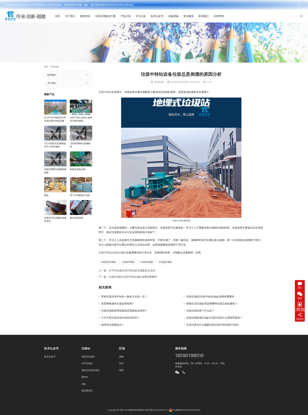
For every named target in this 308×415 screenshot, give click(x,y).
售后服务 (188, 16)
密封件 (84, 377)
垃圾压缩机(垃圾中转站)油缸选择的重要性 (133, 276)
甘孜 (121, 363)
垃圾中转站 (105, 92)
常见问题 (141, 16)
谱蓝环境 (133, 410)
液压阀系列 (87, 390)
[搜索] (301, 16)
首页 (57, 16)
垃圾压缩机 (118, 252)
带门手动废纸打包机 (80, 195)
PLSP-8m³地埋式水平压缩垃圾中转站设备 (55, 119)
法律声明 (219, 16)
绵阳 (121, 370)
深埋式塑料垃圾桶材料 (80, 145)
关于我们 (70, 16)
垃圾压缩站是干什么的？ (200, 310)
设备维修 (173, 16)
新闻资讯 (85, 16)
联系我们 (203, 16)
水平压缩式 (87, 363)
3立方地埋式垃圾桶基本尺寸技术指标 (55, 145)
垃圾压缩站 (166, 262)
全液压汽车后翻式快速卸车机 (55, 219)
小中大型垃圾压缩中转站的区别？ (120, 317)
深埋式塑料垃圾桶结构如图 (55, 171)
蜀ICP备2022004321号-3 (157, 410)
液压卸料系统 (76, 217)
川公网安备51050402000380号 (186, 410)
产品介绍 (125, 16)
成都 (121, 356)
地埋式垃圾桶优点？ (112, 324)
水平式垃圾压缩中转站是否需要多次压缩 (132, 270)
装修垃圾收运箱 (78, 169)
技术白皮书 (157, 16)
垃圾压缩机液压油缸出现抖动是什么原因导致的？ (214, 317)
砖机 (46, 195)
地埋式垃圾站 (109, 262)
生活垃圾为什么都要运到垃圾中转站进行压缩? (212, 324)
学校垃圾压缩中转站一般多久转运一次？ (124, 296)
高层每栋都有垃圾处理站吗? (117, 303)
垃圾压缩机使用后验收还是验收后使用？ (124, 310)
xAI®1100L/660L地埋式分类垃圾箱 (81, 119)
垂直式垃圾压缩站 (90, 370)
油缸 (83, 383)
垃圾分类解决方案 (105, 16)
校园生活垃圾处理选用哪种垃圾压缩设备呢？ (212, 303)
